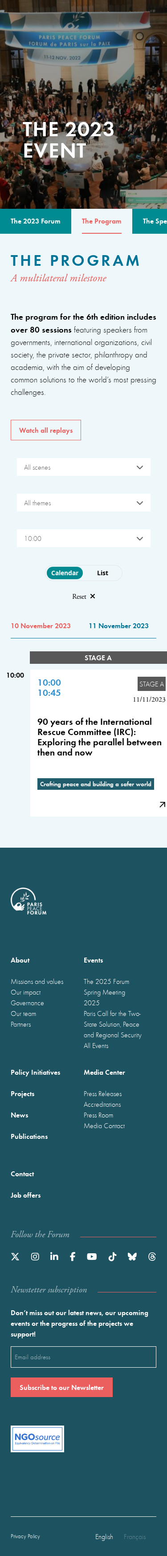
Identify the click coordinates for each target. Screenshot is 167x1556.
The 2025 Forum (106, 981)
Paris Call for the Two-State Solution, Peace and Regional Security (113, 1024)
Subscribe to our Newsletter (62, 1387)
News (19, 1114)
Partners (21, 1024)
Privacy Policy (25, 1536)
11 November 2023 (119, 625)
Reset (79, 596)
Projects (22, 1093)
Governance (27, 1002)
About (20, 959)
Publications (29, 1136)
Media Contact (104, 1125)
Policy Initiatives (35, 1072)
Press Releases (103, 1093)
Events (93, 959)
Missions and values (37, 981)
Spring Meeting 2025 (104, 997)
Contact (22, 1173)
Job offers (26, 1194)
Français (135, 1536)
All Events (96, 1045)
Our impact (26, 991)
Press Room (98, 1114)
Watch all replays (46, 430)
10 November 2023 (41, 625)
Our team (23, 1013)
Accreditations (102, 1104)
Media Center (104, 1072)
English (104, 1536)
